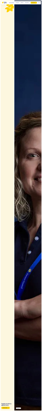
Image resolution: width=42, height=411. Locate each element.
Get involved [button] (27, 2)
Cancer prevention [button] (11, 2)
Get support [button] (17, 2)
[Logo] (4, 3)
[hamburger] (39, 2)
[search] (38, 2)
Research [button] (22, 2)
